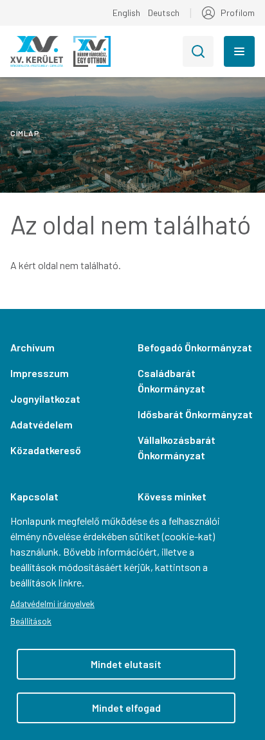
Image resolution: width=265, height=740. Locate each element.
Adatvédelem (41, 424)
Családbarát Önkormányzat (171, 380)
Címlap (24, 132)
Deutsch (163, 12)
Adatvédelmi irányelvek (52, 603)
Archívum (32, 347)
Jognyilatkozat (45, 398)
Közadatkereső (45, 450)
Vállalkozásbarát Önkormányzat (176, 447)
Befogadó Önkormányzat (195, 347)
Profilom (238, 12)
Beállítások (30, 620)
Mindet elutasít (126, 664)
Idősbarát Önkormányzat (195, 414)
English (126, 12)
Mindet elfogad (126, 707)
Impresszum (39, 373)
